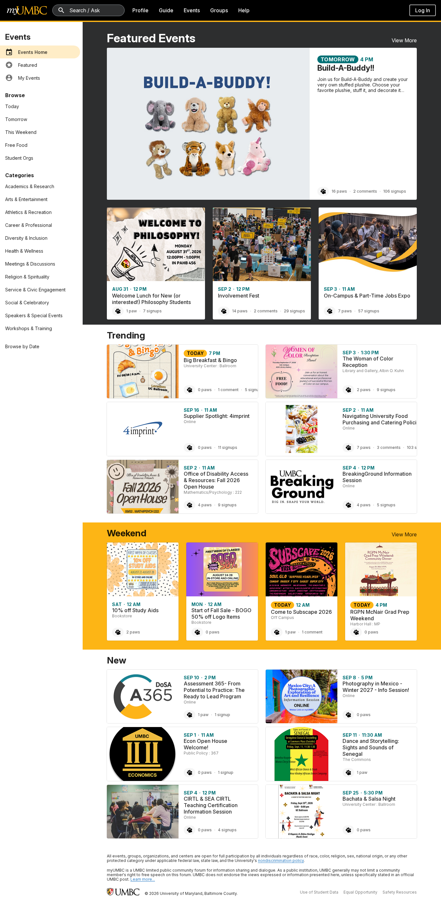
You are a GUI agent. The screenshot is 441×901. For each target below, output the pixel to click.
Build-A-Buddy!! (345, 68)
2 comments (365, 191)
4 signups (227, 829)
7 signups (152, 311)
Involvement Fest (238, 295)
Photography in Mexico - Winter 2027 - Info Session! (376, 686)
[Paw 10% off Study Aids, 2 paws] (118, 632)
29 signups (294, 311)
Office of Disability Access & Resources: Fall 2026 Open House (216, 480)
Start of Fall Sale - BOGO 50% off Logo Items (221, 613)
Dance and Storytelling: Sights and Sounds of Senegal (371, 747)
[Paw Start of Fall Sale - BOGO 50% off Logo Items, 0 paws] (197, 632)
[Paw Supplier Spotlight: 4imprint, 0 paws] (189, 447)
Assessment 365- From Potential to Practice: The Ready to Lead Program (214, 690)
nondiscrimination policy (281, 860)
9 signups (386, 389)
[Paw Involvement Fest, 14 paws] (224, 311)
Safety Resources (400, 892)
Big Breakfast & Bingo (210, 360)
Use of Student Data (319, 892)
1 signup (222, 714)
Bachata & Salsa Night (369, 798)
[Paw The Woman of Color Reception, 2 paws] (348, 389)
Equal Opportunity (360, 892)
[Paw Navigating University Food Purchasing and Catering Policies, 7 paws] (348, 447)
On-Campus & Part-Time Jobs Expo (367, 295)
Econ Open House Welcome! (205, 744)
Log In (422, 10)
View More (404, 40)
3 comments (389, 447)
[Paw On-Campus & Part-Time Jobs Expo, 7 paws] (329, 311)
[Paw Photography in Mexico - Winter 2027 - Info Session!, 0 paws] (348, 714)
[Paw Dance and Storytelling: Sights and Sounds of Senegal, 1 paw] (348, 772)
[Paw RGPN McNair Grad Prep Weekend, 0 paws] (356, 632)
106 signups (394, 191)
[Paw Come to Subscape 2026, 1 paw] (276, 632)
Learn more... (142, 879)
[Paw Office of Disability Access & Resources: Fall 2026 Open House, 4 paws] (189, 505)
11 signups (227, 447)
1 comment (228, 389)
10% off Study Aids (135, 610)
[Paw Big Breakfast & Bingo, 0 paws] (189, 389)
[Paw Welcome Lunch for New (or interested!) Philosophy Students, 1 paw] (118, 311)
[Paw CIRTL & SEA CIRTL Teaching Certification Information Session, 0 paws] (189, 830)
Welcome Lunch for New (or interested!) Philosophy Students (151, 298)
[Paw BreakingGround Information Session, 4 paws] (348, 505)
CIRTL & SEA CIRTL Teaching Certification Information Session (211, 805)
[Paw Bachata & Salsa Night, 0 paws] (348, 830)
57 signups (368, 311)
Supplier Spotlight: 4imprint (217, 416)
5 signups (254, 389)
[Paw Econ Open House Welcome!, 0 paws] (189, 772)
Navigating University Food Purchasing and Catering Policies (382, 419)
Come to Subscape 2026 (301, 612)
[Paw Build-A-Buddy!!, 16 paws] (323, 191)
